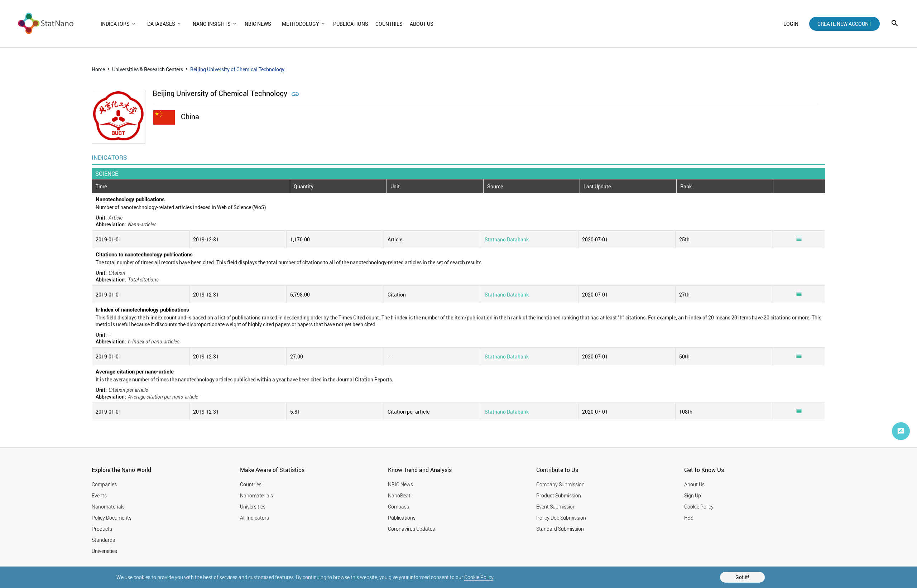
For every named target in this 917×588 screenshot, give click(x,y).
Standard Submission (560, 528)
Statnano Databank (507, 239)
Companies (104, 484)
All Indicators (254, 517)
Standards (103, 539)
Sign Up (692, 495)
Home (98, 69)
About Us (694, 484)
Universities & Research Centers (147, 69)
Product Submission (558, 495)
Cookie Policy (478, 577)
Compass (398, 506)
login (790, 23)
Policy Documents (111, 517)
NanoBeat (399, 495)
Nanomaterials (108, 506)
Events (99, 495)
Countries (250, 484)
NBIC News (400, 484)
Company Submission (560, 484)
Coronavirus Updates (411, 528)
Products (102, 528)
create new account (844, 23)
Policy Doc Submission (561, 517)
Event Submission (556, 506)
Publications (402, 517)
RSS (688, 517)
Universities (104, 551)
